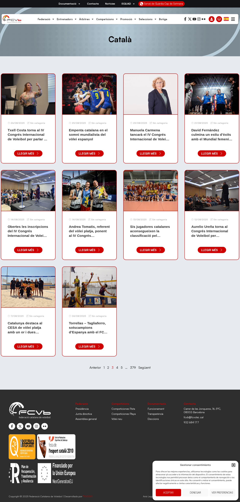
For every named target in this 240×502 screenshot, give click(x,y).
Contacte (93, 3)
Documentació (67, 3)
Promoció (126, 19)
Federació (44, 19)
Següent (144, 367)
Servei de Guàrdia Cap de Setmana (163, 3)
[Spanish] (226, 18)
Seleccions (145, 19)
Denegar (195, 492)
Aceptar (168, 492)
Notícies (110, 3)
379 (133, 367)
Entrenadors (65, 19)
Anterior (95, 367)
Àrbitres (84, 19)
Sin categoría (37, 123)
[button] (233, 465)
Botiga (163, 19)
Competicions (105, 19)
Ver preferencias (222, 492)
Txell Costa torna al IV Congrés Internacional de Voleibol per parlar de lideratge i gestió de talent (28, 139)
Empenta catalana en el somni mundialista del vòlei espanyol (88, 134)
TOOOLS (88, 496)
